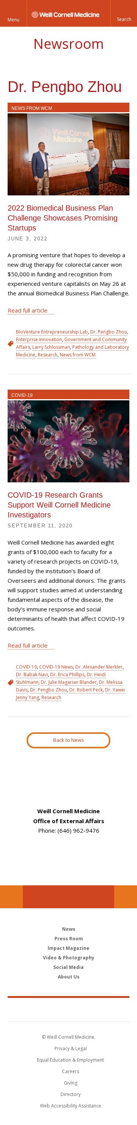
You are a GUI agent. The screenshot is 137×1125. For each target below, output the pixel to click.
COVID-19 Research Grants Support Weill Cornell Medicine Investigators (59, 505)
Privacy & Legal (70, 1048)
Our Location (11, 896)
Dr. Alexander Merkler (99, 667)
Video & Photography (68, 957)
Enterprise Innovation (39, 339)
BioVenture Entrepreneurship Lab (52, 332)
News (68, 929)
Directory (71, 1094)
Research (47, 354)
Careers (70, 1071)
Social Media (68, 967)
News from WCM (31, 108)
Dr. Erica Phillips (67, 674)
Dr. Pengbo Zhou (108, 332)
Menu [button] (13, 19)
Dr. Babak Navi (32, 674)
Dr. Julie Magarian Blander (69, 682)
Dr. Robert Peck (86, 690)
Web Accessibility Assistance (70, 1105)
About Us (69, 976)
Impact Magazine (68, 948)
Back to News (68, 740)
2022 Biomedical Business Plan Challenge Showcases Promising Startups (63, 218)
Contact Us (125, 896)
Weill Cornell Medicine (68, 1009)
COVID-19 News (56, 667)
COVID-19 (22, 395)
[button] (123, 13)
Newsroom (68, 43)
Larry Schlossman (51, 347)
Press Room (68, 938)
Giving (70, 1083)
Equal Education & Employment (70, 1060)
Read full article (28, 310)
